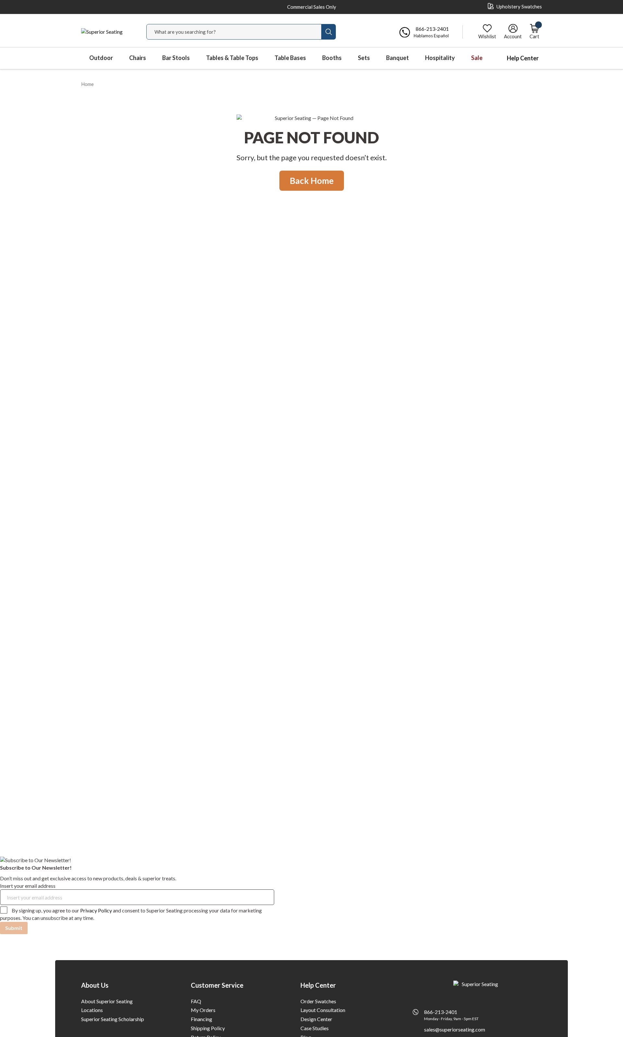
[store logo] (477, 986)
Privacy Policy (96, 910)
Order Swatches (318, 1001)
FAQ (196, 1001)
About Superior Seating (107, 1001)
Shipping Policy (208, 1028)
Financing (201, 1019)
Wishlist (487, 36)
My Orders (203, 1010)
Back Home (312, 180)
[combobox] (234, 32)
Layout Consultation (322, 1010)
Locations (92, 1010)
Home (87, 84)
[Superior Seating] (107, 32)
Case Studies (314, 1028)
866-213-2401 (440, 1012)
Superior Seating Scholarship (112, 1019)
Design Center (316, 1019)
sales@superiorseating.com (454, 1029)
